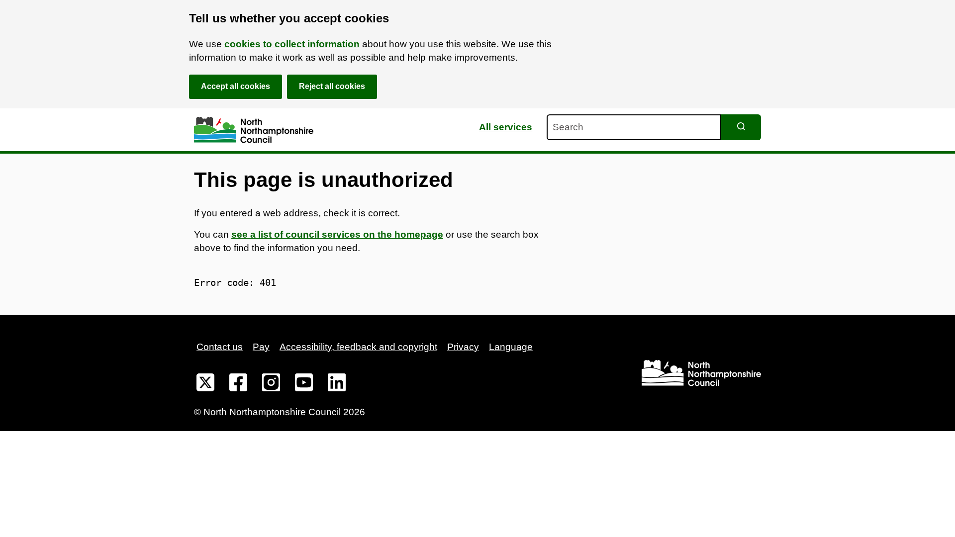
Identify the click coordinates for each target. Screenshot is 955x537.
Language (511, 347)
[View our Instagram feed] (271, 384)
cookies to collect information (292, 44)
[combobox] (634, 127)
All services (505, 127)
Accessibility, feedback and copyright (358, 347)
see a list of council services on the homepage (337, 234)
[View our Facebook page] (238, 384)
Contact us (219, 347)
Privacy (463, 347)
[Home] (253, 130)
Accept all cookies (235, 86)
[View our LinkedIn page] (336, 384)
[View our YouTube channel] (303, 384)
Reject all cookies (332, 86)
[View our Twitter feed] (205, 384)
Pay (261, 347)
